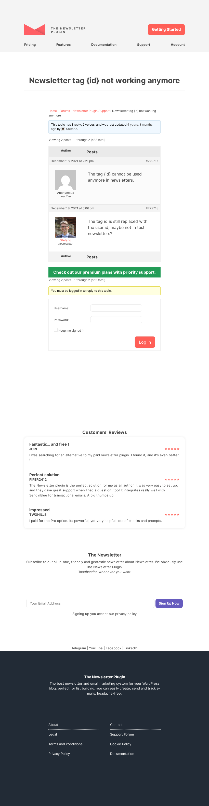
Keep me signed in (71, 330)
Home (52, 111)
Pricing (30, 44)
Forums (64, 111)
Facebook (113, 648)
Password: (61, 320)
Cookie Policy (120, 744)
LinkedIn (131, 648)
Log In (145, 342)
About (53, 725)
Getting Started (166, 29)
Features (63, 44)
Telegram (78, 648)
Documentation (103, 44)
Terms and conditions (65, 744)
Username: (61, 308)
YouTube (96, 648)
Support (143, 44)
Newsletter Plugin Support (91, 111)
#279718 (152, 208)
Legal (52, 734)
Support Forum (122, 734)
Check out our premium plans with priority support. (104, 272)
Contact (116, 725)
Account (178, 44)
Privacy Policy (59, 754)
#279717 (152, 161)
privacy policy (126, 614)
